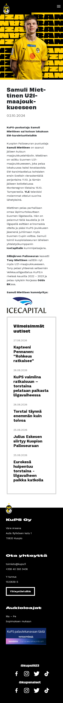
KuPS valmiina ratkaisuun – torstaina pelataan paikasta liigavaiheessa (31, 386)
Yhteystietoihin (20, 591)
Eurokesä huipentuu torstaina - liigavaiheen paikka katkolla (28, 471)
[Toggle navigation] (58, 6)
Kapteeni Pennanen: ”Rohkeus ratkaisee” (23, 354)
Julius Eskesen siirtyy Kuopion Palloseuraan (27, 441)
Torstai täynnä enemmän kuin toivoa (27, 416)
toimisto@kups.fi (16, 564)
